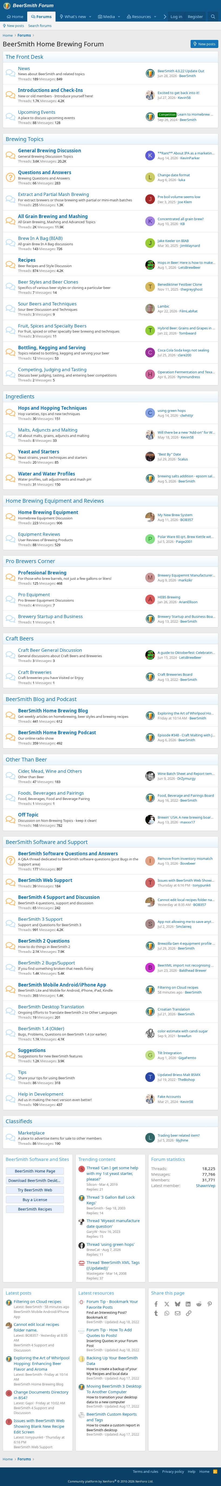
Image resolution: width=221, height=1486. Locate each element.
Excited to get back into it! (178, 92)
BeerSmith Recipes (35, 1209)
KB (182, 223)
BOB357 (186, 519)
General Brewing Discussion (49, 150)
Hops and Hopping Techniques (52, 408)
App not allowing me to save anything (188, 921)
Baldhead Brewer (192, 970)
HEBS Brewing (169, 597)
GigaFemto (187, 1057)
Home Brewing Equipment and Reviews (55, 500)
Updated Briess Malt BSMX (179, 1074)
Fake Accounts (169, 1096)
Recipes (26, 260)
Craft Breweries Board (175, 674)
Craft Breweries (34, 672)
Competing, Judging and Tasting (52, 369)
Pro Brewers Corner (30, 561)
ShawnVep (205, 1185)
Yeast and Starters (38, 452)
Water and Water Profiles (46, 474)
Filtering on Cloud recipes (178, 987)
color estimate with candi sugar (183, 1031)
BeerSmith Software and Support (47, 842)
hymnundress (189, 376)
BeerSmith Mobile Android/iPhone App (62, 985)
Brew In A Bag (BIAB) (40, 238)
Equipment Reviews (39, 534)
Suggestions (32, 1050)
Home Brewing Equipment (48, 512)
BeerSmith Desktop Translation (51, 1007)
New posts (15, 25)
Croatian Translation (174, 1009)
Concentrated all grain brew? (181, 218)
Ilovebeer (187, 863)
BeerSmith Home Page (35, 1171)
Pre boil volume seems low (179, 196)
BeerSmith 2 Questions (44, 941)
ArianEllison (188, 601)
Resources (141, 16)
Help (191, 1471)
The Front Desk (24, 56)
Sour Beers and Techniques (47, 304)
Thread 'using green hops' (110, 1244)
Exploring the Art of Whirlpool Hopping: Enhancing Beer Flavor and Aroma (42, 1363)
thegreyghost (192, 289)
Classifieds (19, 1121)
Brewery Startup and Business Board (187, 616)
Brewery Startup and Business (50, 616)
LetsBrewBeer (189, 267)
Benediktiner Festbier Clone (180, 284)
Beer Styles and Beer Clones (48, 282)
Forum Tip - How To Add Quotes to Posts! (109, 1332)
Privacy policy (173, 1471)
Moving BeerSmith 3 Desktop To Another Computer (114, 1388)
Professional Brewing (42, 573)
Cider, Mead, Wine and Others (50, 771)
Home (17, 16)
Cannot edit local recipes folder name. (188, 899)
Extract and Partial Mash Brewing (53, 194)
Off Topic (28, 815)
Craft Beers (20, 638)
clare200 (184, 355)
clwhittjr (186, 415)
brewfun (184, 1035)
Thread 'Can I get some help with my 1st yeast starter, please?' (112, 1173)
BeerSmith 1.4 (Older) (41, 1028)
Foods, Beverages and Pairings (51, 793)
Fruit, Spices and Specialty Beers (52, 326)
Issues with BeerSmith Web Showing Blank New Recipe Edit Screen (39, 1426)
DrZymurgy (186, 778)
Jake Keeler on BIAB (173, 240)
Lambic (163, 306)
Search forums (39, 25)
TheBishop (186, 1079)
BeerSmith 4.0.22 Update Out (181, 70)
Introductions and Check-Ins (50, 90)
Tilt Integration (170, 1052)
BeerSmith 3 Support (40, 919)
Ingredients (20, 396)
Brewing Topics (25, 139)
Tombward (187, 333)
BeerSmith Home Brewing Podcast (57, 732)
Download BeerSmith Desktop (35, 1180)
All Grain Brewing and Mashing (53, 216)
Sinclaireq (183, 926)
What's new (75, 16)
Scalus (183, 459)
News (24, 68)
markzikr (185, 580)
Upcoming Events (36, 112)
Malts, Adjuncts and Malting (47, 430)
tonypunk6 (201, 885)
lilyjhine (182, 1140)
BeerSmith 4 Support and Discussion (59, 897)
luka (181, 179)
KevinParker (190, 158)
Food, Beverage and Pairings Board (186, 795)
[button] (90, 17)
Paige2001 (184, 541)
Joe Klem (185, 201)
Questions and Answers (44, 172)
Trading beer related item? (179, 1135)
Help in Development (40, 1094)
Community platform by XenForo (110, 1481)
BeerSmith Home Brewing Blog (53, 711)
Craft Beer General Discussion (50, 650)
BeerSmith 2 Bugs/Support (46, 963)
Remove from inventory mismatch (185, 858)
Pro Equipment (34, 594)
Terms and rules (145, 1471)
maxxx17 (187, 822)
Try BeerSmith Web (35, 1189)
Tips (22, 1072)
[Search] (213, 17)
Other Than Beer (26, 759)
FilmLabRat (188, 311)
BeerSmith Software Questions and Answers (68, 853)
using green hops (172, 410)
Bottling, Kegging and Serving (52, 347)
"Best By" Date (169, 454)
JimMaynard (190, 245)
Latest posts (18, 1293)
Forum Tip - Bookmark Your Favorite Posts (112, 1304)
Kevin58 (184, 97)
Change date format (174, 175)
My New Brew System (175, 514)
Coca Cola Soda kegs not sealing (183, 350)
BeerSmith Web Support (45, 880)
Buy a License (35, 1199)
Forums (43, 16)
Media (109, 16)
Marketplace (31, 1133)
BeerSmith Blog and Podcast (41, 699)
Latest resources (96, 1293)
